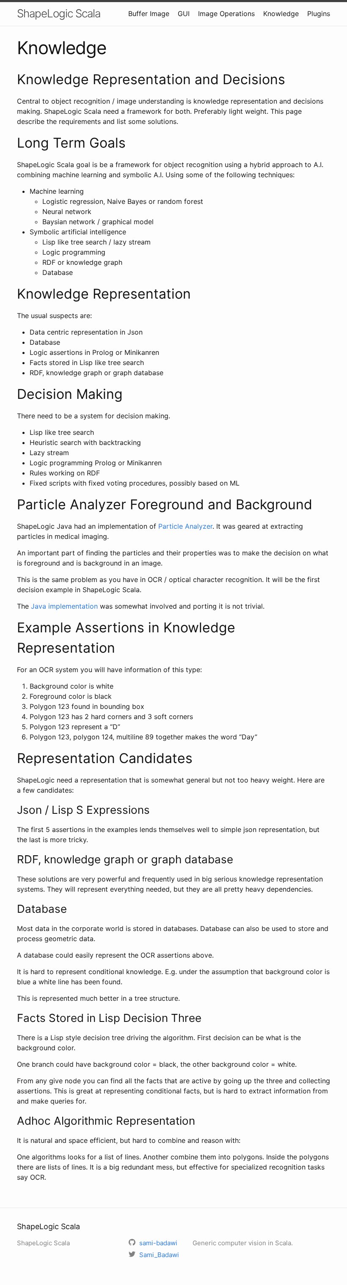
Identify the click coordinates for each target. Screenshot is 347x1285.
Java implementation (64, 606)
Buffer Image (148, 13)
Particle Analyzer (185, 526)
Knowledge (281, 13)
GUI (184, 13)
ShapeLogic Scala (58, 13)
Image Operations (226, 13)
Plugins (318, 13)
